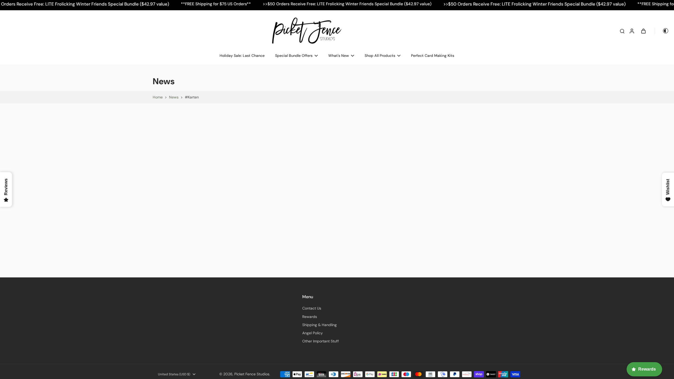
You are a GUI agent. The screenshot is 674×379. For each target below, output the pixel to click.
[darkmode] (662, 31)
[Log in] (631, 31)
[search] (622, 31)
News (174, 97)
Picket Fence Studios (251, 374)
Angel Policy (312, 333)
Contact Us (311, 308)
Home (158, 97)
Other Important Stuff (320, 341)
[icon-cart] (643, 31)
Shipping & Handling (319, 324)
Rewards (309, 316)
